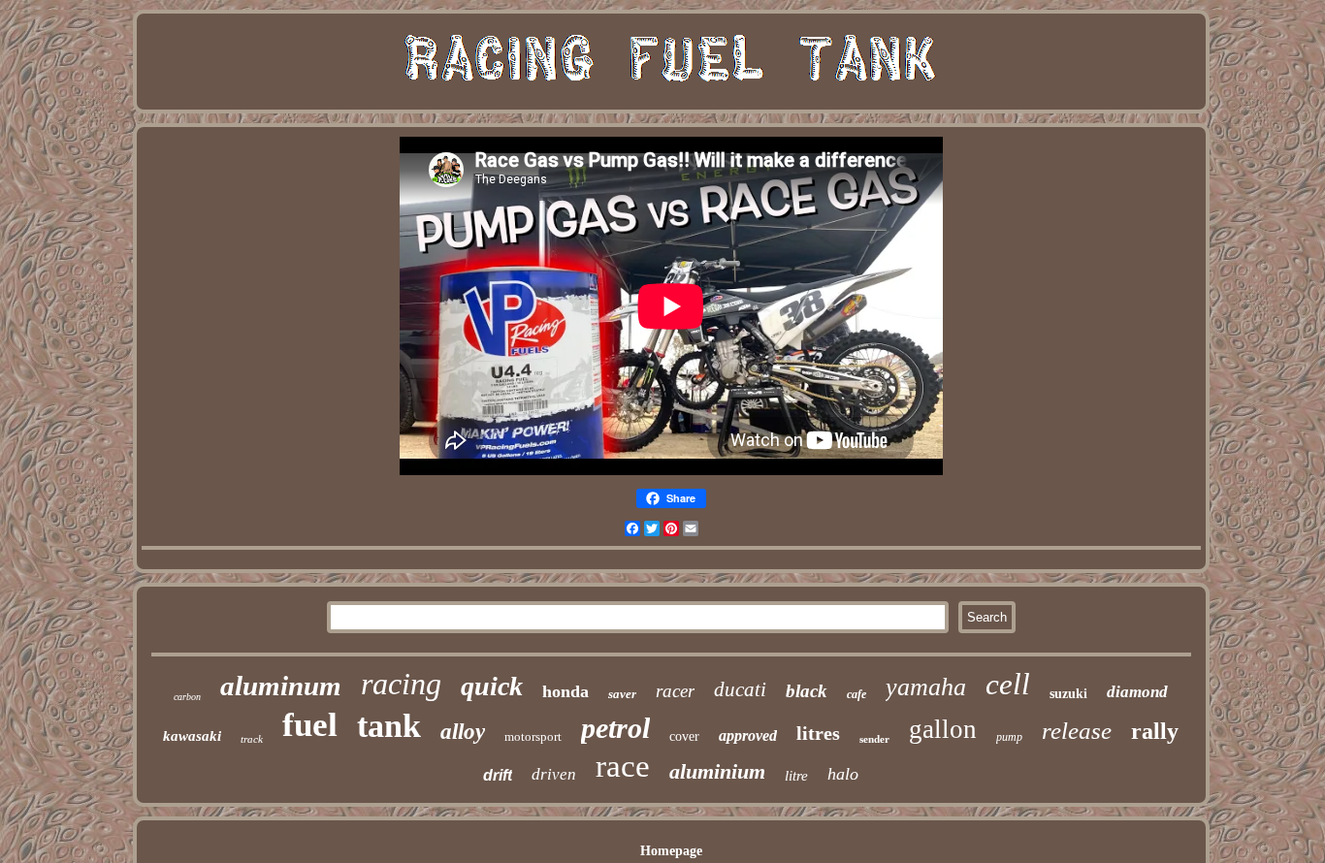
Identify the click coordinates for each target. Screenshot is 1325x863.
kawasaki (192, 736)
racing (401, 683)
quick (492, 686)
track (252, 739)
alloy (462, 731)
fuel (310, 725)
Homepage (671, 851)
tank (389, 726)
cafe (856, 694)
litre (796, 775)
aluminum (280, 685)
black (806, 691)
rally (1155, 731)
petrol (615, 728)
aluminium (717, 771)
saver (622, 694)
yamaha (926, 687)
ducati (740, 689)
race (623, 766)
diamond (1137, 692)
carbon (187, 696)
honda (565, 691)
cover (684, 736)
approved (748, 735)
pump (1009, 737)
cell (1008, 684)
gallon (943, 729)
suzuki (1068, 694)
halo (842, 773)
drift (497, 775)
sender (874, 739)
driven (554, 774)
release (1077, 731)
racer (675, 691)
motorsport (533, 736)
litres (818, 733)
